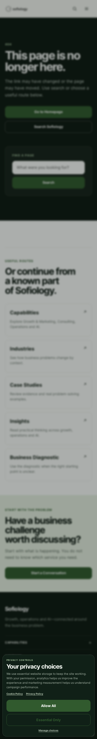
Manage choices (48, 730)
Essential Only (48, 720)
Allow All (48, 706)
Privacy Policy (34, 693)
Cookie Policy (14, 693)
